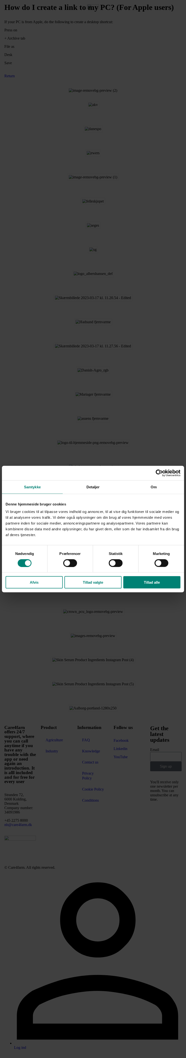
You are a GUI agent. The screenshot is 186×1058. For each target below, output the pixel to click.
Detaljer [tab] (93, 487)
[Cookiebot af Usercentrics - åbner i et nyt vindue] (159, 472)
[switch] (70, 563)
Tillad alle (152, 582)
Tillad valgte (93, 582)
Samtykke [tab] (32, 487)
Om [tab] (154, 487)
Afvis (34, 582)
